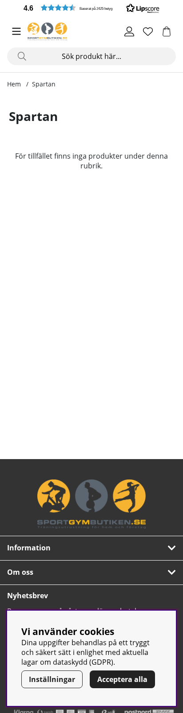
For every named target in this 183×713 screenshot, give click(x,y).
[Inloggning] (129, 31)
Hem (14, 84)
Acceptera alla (122, 679)
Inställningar (52, 679)
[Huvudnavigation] (16, 31)
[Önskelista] (148, 31)
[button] (91, 8)
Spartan (44, 84)
